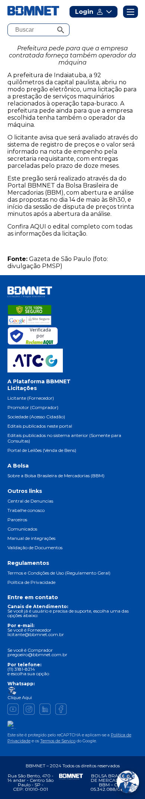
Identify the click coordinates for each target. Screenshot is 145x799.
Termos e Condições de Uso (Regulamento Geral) (58, 573)
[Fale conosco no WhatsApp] (128, 782)
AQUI (38, 226)
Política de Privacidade (31, 582)
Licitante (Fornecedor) (30, 398)
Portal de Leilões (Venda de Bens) (41, 450)
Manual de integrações (31, 538)
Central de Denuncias (30, 501)
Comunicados (22, 529)
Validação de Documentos (34, 547)
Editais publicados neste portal (39, 426)
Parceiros (17, 519)
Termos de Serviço (57, 740)
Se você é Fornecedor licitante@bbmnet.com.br (35, 632)
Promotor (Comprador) (32, 407)
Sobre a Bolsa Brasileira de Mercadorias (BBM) (55, 475)
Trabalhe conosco (26, 510)
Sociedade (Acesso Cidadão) (36, 416)
